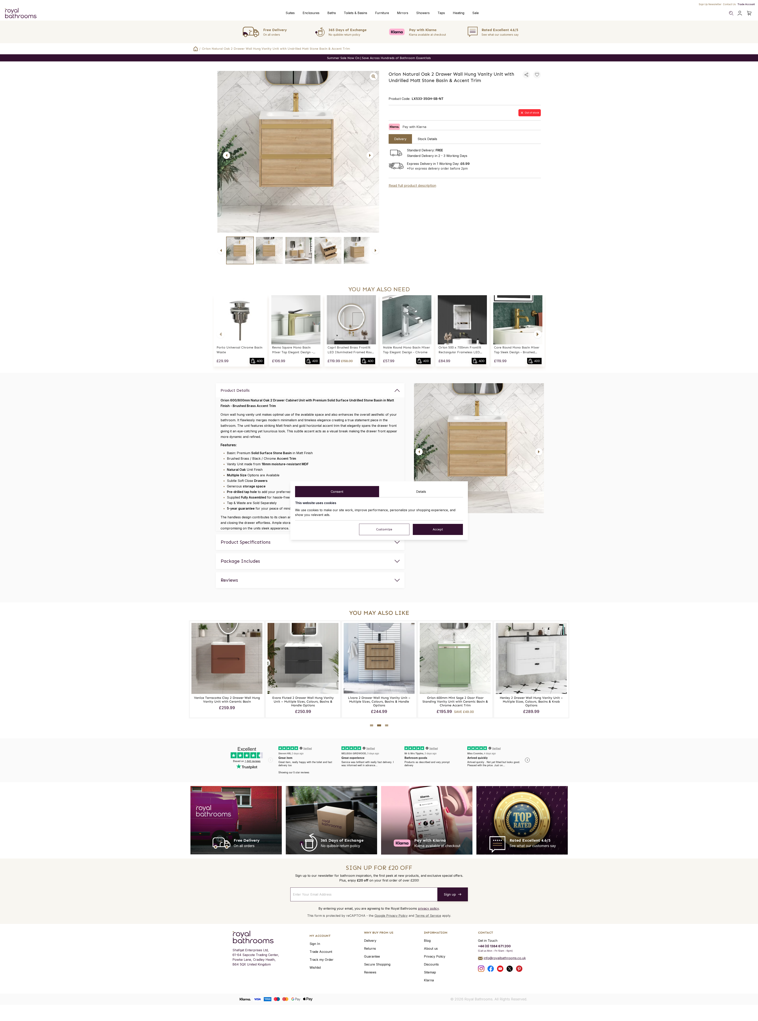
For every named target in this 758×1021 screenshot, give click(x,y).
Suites (290, 13)
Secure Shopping (377, 964)
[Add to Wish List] (537, 74)
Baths (331, 13)
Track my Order (322, 960)
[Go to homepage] (255, 937)
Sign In (315, 944)
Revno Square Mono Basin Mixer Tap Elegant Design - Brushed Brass (292, 350)
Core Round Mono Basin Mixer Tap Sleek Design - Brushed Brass (516, 350)
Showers (423, 13)
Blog (427, 941)
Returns (370, 948)
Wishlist (315, 967)
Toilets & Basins (355, 13)
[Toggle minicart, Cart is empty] (749, 13)
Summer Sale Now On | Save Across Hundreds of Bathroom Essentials (379, 58)
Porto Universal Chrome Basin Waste (239, 350)
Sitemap (430, 972)
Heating (458, 13)
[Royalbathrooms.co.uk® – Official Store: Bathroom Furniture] (20, 13)
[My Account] (740, 13)
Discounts (431, 964)
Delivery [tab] (400, 139)
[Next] (370, 155)
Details (421, 492)
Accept (438, 529)
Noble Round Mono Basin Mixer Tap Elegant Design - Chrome (406, 350)
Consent (337, 492)
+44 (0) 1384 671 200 (494, 946)
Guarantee (372, 956)
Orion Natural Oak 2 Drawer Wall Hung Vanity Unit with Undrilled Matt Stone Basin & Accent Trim (276, 49)
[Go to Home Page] (196, 48)
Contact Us (729, 4)
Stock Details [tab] (427, 139)
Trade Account (746, 4)
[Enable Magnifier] (374, 76)
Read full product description (412, 185)
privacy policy (428, 908)
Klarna (429, 980)
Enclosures (311, 13)
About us (431, 948)
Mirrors (402, 13)
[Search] (731, 13)
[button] (221, 334)
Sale (475, 13)
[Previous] (226, 155)
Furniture (382, 13)
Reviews (370, 972)
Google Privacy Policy (391, 916)
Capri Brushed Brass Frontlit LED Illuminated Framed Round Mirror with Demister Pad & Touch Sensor (351, 350)
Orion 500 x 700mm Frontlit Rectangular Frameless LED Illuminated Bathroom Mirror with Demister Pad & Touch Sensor (461, 350)
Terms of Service (428, 916)
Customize (384, 529)
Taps (441, 13)
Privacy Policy (434, 956)
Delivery (370, 941)
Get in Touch (487, 941)
